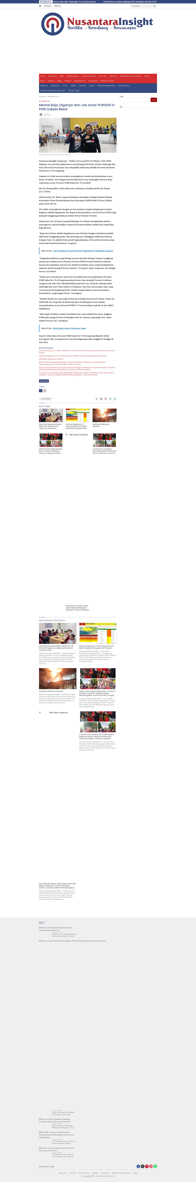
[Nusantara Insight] (98, 24)
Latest (91, 86)
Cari (121, 96)
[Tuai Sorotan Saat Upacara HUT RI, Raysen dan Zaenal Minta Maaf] (57, 1149)
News (62, 76)
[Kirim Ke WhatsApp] (114, 399)
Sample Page (73, 90)
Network (57, 6)
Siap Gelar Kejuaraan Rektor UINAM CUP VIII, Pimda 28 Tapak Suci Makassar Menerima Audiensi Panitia (77, 352)
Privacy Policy (123, 86)
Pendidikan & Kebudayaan (130, 76)
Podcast (48, 6)
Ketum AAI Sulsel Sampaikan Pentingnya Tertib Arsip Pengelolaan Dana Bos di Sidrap (63, 1113)
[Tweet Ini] (101, 399)
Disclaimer (55, 86)
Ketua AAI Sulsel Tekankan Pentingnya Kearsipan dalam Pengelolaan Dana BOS (64, 1127)
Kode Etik (82, 86)
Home (42, 76)
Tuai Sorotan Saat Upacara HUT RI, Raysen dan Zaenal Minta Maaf (63, 1155)
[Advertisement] (98, 57)
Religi (59, 81)
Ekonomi (113, 76)
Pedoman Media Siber (106, 86)
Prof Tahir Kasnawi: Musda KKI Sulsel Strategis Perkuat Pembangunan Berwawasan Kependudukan (64, 1142)
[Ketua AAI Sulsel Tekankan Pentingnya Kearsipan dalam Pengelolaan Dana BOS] (57, 1120)
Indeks (73, 86)
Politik (147, 76)
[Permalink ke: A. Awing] (41, 114)
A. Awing (46, 113)
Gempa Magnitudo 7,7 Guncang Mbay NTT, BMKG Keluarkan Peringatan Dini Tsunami (73, 356)
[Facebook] (138, 1167)
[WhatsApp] (155, 1167)
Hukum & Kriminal (89, 76)
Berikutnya (44, 381)
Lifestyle (51, 81)
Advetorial (52, 76)
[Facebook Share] (96, 399)
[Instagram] (151, 1167)
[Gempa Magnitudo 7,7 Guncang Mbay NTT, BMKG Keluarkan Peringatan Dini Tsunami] (78, 415)
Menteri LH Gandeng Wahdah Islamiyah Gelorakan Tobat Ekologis (64, 935)
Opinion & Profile (107, 81)
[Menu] (40, 6)
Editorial (68, 81)
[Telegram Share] (110, 399)
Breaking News (73, 76)
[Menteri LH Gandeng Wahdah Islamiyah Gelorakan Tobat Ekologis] (57, 929)
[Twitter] (142, 1167)
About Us (44, 86)
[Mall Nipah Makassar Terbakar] (105, 415)
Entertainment (79, 81)
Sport (42, 81)
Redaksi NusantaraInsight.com (52, 90)
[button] (154, 6)
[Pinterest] (147, 1167)
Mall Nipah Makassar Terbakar (51, 359)
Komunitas (93, 81)
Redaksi (95, 1173)
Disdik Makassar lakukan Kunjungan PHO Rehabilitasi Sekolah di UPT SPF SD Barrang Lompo (101, 2)
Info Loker (103, 76)
